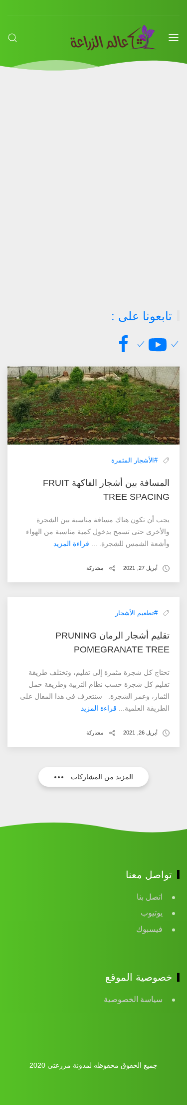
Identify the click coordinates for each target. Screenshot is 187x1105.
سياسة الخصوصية (133, 999)
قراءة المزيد (71, 544)
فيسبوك (149, 929)
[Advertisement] (93, 189)
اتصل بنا (150, 897)
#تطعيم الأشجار (136, 613)
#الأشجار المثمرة (134, 460)
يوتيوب (152, 913)
